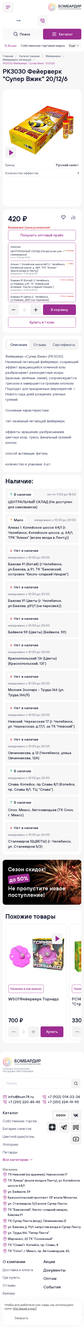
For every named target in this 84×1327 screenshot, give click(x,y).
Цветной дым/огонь (18, 1136)
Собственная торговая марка (43, 45)
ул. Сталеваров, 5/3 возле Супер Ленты (37, 1203)
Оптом (49, 1278)
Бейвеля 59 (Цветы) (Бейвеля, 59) (37, 632)
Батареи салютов (17, 1129)
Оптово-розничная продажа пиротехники (18, 1070)
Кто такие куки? (25, 1308)
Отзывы (9, 1285)
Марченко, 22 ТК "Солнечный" (30, 1239)
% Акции (10, 45)
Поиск (25, 34)
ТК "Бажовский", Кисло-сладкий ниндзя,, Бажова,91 (38, 1212)
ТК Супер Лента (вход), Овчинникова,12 (37, 1221)
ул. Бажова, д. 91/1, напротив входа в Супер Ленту (44, 1227)
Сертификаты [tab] (64, 345)
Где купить (11, 1277)
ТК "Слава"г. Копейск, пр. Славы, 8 (33, 1245)
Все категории (15, 1160)
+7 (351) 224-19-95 (63, 1102)
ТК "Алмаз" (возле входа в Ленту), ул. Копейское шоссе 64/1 (44, 1183)
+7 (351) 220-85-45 (24, 1102)
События (52, 1287)
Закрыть (21, 1318)
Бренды (9, 1293)
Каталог (66, 34)
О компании (14, 1261)
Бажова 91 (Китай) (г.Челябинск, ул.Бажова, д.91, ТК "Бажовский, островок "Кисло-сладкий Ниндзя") (38, 569)
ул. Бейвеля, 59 (19, 1191)
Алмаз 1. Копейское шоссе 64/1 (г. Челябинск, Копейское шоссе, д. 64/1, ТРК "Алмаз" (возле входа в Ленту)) (40, 532)
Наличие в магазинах (26, 988)
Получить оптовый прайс (42, 235)
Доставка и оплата (18, 1270)
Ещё (72, 45)
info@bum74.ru (21, 1097)
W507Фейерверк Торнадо (33, 999)
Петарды (10, 1152)
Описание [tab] (18, 345)
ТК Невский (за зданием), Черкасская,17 (37, 1174)
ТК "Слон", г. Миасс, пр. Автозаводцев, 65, (39, 1251)
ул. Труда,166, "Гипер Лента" (28, 1233)
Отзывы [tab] (39, 345)
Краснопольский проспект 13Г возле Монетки (42, 1197)
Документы (54, 1270)
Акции (49, 1261)
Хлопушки (10, 1144)
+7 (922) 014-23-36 (64, 1097)
